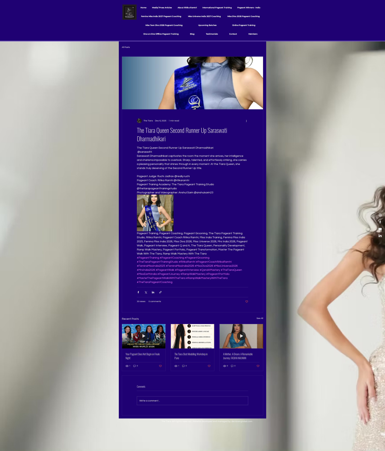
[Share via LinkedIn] (153, 292)
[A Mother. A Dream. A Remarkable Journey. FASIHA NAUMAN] (241, 336)
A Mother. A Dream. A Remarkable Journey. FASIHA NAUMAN (238, 356)
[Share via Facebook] (138, 292)
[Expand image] (155, 213)
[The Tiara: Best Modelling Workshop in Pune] (192, 336)
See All (260, 318)
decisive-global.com (241, 421)
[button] (217, 7)
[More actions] (246, 121)
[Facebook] (380, 222)
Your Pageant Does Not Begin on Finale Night (143, 356)
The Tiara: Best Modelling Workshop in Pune (191, 356)
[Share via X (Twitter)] (145, 292)
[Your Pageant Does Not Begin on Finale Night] (143, 336)
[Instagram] (380, 215)
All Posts (126, 47)
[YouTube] (380, 229)
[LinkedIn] (380, 236)
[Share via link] (160, 292)
